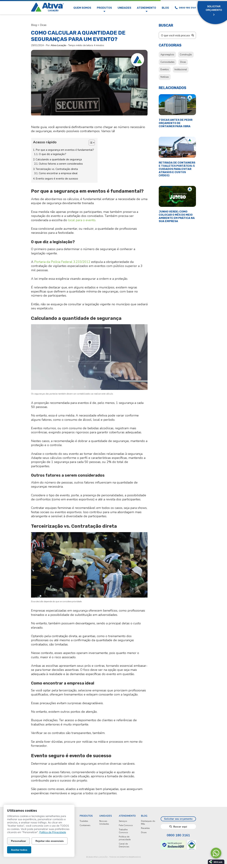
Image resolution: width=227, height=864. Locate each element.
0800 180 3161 (178, 835)
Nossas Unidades (104, 822)
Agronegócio (167, 54)
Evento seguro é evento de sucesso (57, 178)
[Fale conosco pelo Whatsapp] (216, 853)
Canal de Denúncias (124, 845)
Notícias (164, 77)
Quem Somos (82, 7)
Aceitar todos (19, 849)
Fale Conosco (126, 825)
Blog (165, 7)
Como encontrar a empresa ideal (58, 173)
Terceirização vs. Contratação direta (57, 169)
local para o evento (81, 220)
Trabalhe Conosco (123, 831)
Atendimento (146, 7)
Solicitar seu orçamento (178, 819)
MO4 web (218, 862)
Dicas (43, 25)
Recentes (145, 828)
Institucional (181, 69)
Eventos (164, 69)
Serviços (123, 821)
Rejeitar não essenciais (49, 841)
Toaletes (84, 821)
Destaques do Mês (148, 822)
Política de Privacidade (52, 832)
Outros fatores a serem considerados (61, 163)
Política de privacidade (125, 838)
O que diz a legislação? (52, 154)
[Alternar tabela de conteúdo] (90, 143)
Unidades (124, 7)
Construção (186, 54)
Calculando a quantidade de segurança (59, 159)
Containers (85, 825)
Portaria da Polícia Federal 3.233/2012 (62, 262)
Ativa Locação (58, 45)
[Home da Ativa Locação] (47, 8)
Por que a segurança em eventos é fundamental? (65, 150)
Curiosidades (167, 62)
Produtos (104, 7)
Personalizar (18, 841)
